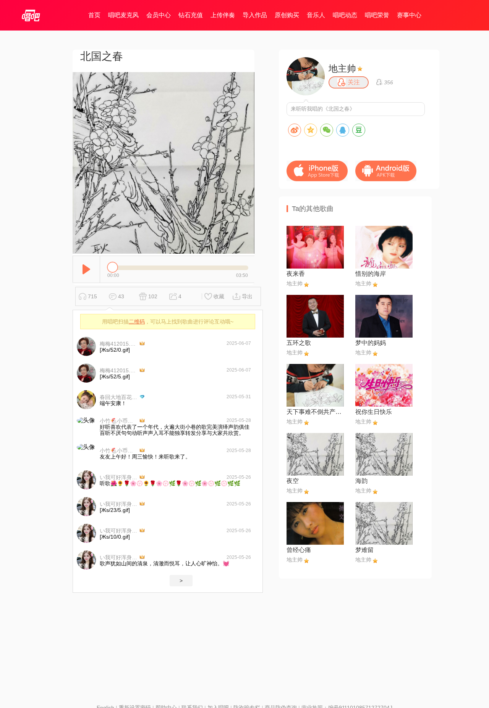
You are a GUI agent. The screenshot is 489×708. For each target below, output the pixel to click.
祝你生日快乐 (373, 412)
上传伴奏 (222, 15)
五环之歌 (299, 343)
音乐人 (316, 15)
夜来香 (296, 273)
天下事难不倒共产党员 (315, 412)
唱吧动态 (345, 15)
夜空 (293, 481)
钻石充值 (190, 15)
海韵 (361, 481)
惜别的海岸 (370, 273)
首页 (94, 15)
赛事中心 (409, 15)
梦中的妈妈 (370, 343)
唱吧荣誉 (377, 15)
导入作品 (255, 15)
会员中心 (158, 15)
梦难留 (364, 550)
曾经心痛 (299, 550)
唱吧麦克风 (123, 15)
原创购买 (287, 15)
